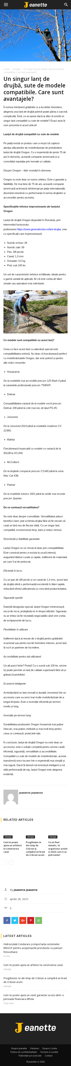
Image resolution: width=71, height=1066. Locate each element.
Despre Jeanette (19, 1048)
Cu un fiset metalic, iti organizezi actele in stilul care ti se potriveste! (58, 848)
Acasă (6, 69)
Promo (6, 956)
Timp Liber (8, 1003)
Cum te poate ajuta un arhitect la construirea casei (12, 847)
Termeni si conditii (49, 1052)
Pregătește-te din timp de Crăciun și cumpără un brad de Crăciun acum (35, 848)
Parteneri (34, 1048)
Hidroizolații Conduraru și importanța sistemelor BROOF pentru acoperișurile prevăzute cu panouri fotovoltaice (32, 948)
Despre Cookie (49, 1048)
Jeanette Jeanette (31, 792)
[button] (66, 4)
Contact (48, 1055)
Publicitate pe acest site (30, 1055)
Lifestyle (17, 69)
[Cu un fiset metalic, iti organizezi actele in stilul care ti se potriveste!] (58, 832)
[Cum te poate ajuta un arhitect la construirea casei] (13, 832)
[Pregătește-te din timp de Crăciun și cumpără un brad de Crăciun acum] (35, 832)
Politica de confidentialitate (23, 1052)
